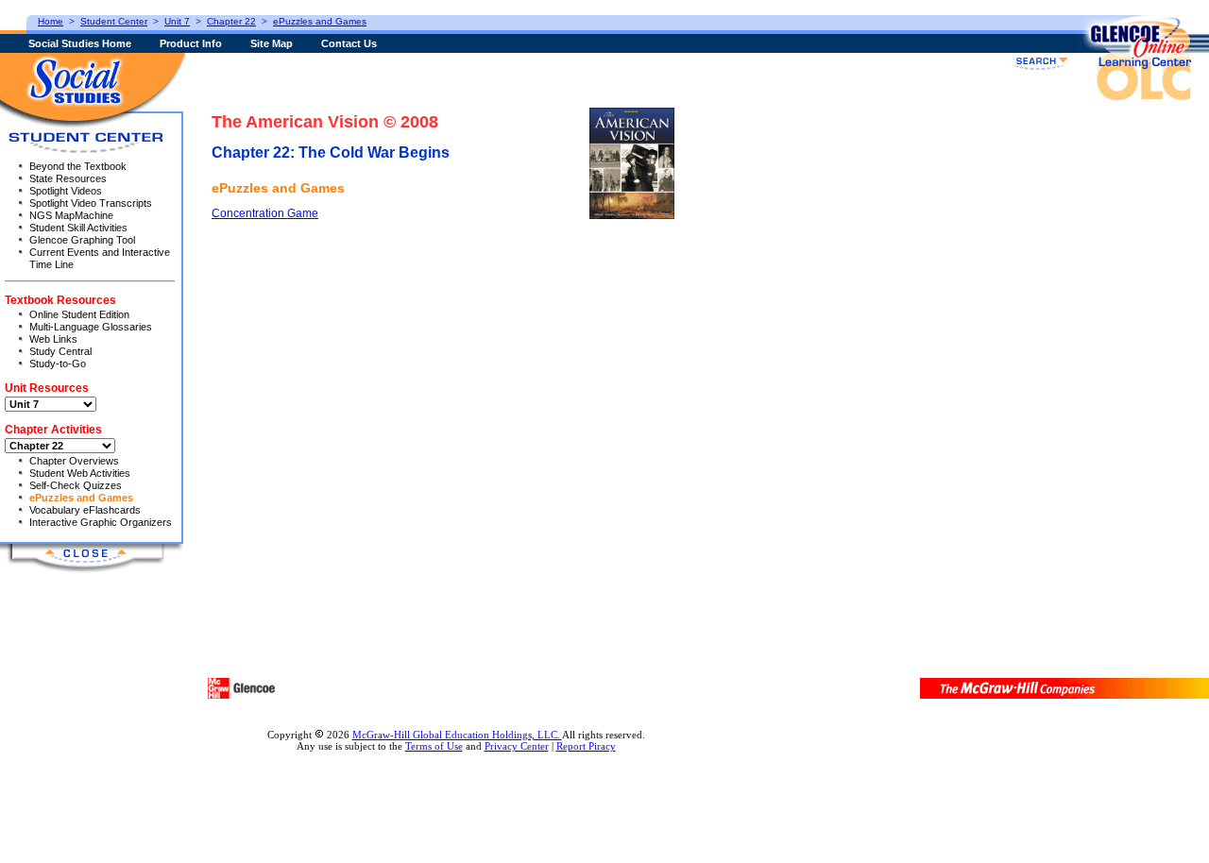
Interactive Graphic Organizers (100, 522)
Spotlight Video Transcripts (90, 203)
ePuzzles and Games (81, 497)
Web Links (53, 339)
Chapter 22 (231, 21)
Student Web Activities (79, 473)
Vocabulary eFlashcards (85, 510)
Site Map (271, 43)
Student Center (113, 21)
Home (50, 21)
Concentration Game (265, 213)
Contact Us (349, 43)
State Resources (68, 178)
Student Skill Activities (78, 227)
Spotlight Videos (65, 190)
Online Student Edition (79, 314)
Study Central (60, 351)
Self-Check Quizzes (75, 485)
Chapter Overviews (74, 460)
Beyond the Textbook (78, 166)
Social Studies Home (79, 43)
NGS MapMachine (71, 215)
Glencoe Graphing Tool (82, 239)
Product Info (191, 43)
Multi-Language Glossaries (90, 326)
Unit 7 (177, 21)
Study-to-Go (57, 363)
